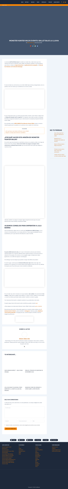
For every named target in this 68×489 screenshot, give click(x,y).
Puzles (36, 458)
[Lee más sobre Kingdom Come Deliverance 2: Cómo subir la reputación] (34, 380)
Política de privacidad (56, 451)
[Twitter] (63, 2)
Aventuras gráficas (39, 449)
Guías (6, 5)
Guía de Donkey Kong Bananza (8, 461)
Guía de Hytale (5, 463)
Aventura (37, 448)
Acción (36, 447)
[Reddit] (30, 46)
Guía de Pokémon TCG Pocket (8, 455)
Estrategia (37, 454)
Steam (20, 448)
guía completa (38, 306)
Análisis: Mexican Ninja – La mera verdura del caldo (60, 155)
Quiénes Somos (55, 447)
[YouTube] (65, 2)
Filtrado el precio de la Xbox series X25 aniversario (59, 151)
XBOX (20, 452)
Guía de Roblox (5, 452)
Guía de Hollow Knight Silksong (8, 462)
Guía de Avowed (5, 449)
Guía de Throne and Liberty (7, 456)
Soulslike (37, 465)
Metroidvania (37, 455)
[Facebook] (37, 46)
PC (19, 447)
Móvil (20, 454)
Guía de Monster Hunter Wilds (8, 451)
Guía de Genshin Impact (7, 458)
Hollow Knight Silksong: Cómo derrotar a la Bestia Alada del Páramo (13, 389)
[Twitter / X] (24, 346)
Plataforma (37, 456)
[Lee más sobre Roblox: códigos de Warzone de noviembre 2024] (34, 363)
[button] (28, 2)
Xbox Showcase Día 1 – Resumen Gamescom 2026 (59, 134)
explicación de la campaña (31, 65)
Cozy (36, 451)
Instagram (27, 311)
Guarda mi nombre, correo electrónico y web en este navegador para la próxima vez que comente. (23, 425)
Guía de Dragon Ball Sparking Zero (8, 459)
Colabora (54, 448)
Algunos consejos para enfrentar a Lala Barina (15, 132)
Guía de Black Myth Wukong (7, 454)
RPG (36, 461)
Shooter (36, 462)
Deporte (37, 452)
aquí (37, 303)
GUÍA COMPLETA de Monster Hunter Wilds (24, 123)
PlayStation (21, 449)
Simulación (37, 463)
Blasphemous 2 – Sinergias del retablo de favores (59, 140)
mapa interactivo (19, 65)
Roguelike (37, 459)
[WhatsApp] (35, 46)
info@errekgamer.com (56, 449)
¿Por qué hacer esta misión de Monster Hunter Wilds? (17, 131)
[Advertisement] (34, 49)
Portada (3, 5)
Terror (36, 466)
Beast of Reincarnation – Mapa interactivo (59, 144)
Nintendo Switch (22, 451)
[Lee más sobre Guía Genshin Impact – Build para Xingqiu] (14, 363)
